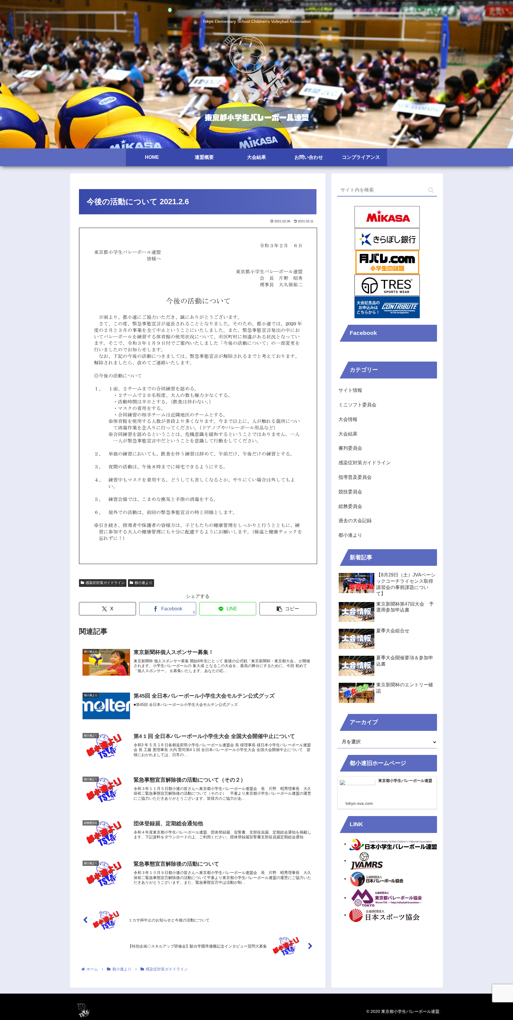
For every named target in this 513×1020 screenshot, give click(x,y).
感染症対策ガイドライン (105, 583)
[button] (287, 608)
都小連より (143, 583)
